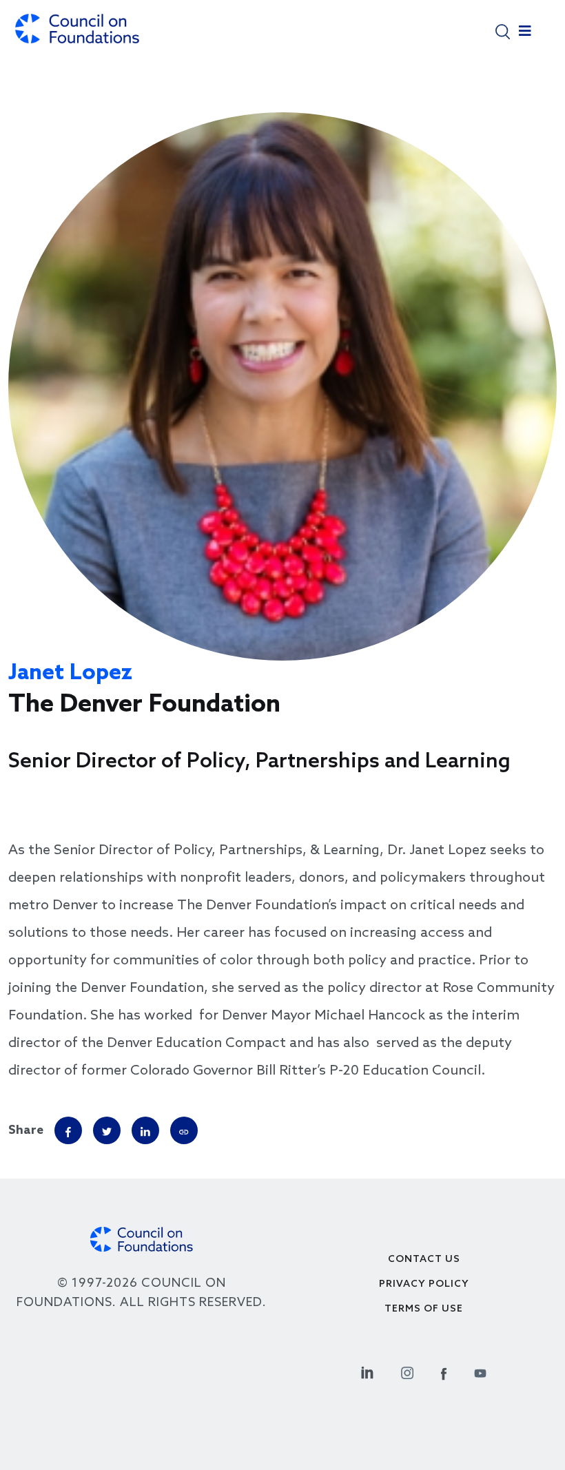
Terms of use (423, 1309)
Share (25, 1130)
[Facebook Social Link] (443, 1371)
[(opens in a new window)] (184, 1130)
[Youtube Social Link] (480, 1371)
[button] (502, 30)
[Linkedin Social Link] (367, 1371)
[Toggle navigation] (525, 34)
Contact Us (424, 1259)
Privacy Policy (424, 1284)
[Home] (77, 35)
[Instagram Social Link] (407, 1371)
